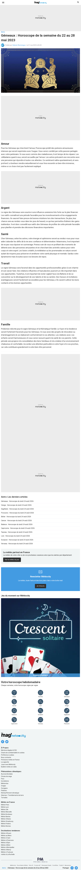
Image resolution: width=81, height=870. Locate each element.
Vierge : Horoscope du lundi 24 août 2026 (16, 505)
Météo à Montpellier (7, 847)
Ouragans (4, 788)
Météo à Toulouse (7, 852)
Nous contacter (6, 757)
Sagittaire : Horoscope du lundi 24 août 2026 (17, 509)
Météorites (4, 783)
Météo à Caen (5, 838)
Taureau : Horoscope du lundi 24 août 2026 (16, 532)
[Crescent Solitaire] (40, 637)
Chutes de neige (6, 776)
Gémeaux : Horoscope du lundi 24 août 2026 (17, 501)
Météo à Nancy (6, 849)
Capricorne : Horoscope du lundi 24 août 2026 (18, 528)
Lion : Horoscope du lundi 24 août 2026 (15, 536)
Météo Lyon (5, 807)
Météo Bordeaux (6, 814)
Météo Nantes (5, 816)
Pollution (4, 790)
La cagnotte (5, 762)
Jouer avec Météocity (8, 764)
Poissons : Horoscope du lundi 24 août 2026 (17, 513)
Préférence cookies (7, 755)
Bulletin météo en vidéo (9, 767)
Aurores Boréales (7, 774)
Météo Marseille (6, 812)
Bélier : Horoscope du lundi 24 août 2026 (16, 517)
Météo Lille (4, 809)
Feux (2, 779)
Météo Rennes (6, 826)
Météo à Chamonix (7, 840)
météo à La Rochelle (8, 854)
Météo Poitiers (6, 823)
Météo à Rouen (6, 833)
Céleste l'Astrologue (19, 45)
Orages (3, 786)
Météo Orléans (6, 819)
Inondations (5, 781)
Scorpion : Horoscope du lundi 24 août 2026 (17, 540)
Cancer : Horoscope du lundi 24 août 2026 (16, 521)
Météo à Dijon (5, 842)
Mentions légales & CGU (9, 750)
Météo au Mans (6, 835)
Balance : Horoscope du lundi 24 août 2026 (16, 524)
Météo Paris (5, 805)
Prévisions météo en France (10, 760)
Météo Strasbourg (7, 821)
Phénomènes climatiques (11, 771)
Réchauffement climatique (10, 793)
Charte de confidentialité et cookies (12, 752)
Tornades (4, 797)
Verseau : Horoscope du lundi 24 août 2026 (17, 544)
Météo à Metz (5, 845)
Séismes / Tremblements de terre (12, 795)
